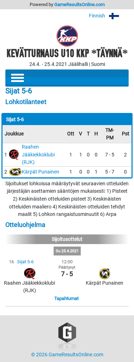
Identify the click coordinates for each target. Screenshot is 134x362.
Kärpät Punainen (40, 172)
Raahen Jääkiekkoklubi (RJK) (38, 154)
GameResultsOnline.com (79, 4)
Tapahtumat (66, 298)
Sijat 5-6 (25, 261)
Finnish (97, 16)
